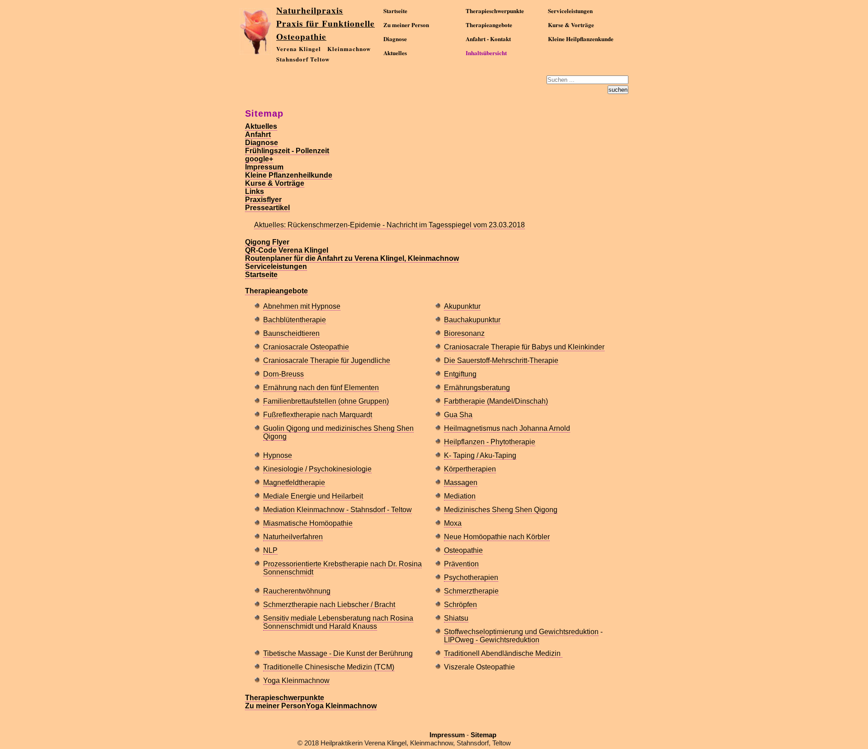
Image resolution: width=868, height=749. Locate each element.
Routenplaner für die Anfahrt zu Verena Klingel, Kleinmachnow (352, 258)
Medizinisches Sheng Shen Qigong (500, 509)
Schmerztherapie (471, 591)
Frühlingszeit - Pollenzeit (287, 151)
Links (254, 191)
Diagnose (395, 38)
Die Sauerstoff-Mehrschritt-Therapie (501, 360)
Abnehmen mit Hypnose (301, 306)
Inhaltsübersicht (486, 52)
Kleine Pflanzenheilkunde (288, 175)
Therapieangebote (489, 24)
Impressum (264, 167)
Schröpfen (460, 604)
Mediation (460, 496)
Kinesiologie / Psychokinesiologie (317, 469)
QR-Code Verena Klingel (286, 250)
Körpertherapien (470, 469)
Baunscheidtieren (291, 333)
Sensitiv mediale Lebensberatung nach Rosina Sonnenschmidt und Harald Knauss (338, 622)
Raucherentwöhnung (296, 591)
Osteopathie (463, 550)
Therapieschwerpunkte (495, 10)
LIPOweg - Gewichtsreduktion (491, 640)
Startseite (395, 10)
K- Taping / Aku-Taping (480, 455)
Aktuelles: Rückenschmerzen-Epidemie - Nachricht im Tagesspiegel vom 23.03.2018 (389, 225)
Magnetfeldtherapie (294, 482)
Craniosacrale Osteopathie (306, 347)
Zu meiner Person (406, 24)
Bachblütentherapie (294, 320)
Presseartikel (267, 208)
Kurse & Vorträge (571, 24)
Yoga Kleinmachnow (296, 680)
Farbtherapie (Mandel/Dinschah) (496, 401)
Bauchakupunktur (472, 320)
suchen (618, 89)
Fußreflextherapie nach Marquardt (317, 415)
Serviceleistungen (570, 10)
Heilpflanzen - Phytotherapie (489, 442)
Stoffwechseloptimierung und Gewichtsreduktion (521, 632)
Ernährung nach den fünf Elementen (321, 387)
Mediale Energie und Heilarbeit (313, 496)
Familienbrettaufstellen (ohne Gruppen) (326, 401)
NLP (270, 550)
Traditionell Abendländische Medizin (503, 653)
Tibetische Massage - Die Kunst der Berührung (338, 653)
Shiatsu (456, 618)
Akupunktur (462, 306)
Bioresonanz (464, 333)
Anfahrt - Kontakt (488, 38)
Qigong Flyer (267, 242)
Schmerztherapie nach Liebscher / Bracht (329, 604)
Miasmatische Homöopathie (308, 523)
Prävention (461, 564)
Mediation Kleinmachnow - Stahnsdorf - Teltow (337, 509)
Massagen (460, 482)
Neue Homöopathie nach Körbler (497, 537)
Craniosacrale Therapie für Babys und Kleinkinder (524, 347)
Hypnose (277, 455)
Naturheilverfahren (293, 537)
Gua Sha (458, 415)
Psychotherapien (471, 577)
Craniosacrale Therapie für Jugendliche (326, 360)
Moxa (453, 523)
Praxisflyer (263, 199)
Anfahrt (258, 134)
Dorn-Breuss (283, 374)
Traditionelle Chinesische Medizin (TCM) (328, 667)
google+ (259, 159)
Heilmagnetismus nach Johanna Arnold (507, 428)
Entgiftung (460, 374)
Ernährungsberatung (477, 387)
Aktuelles (395, 52)
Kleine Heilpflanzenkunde (580, 38)
